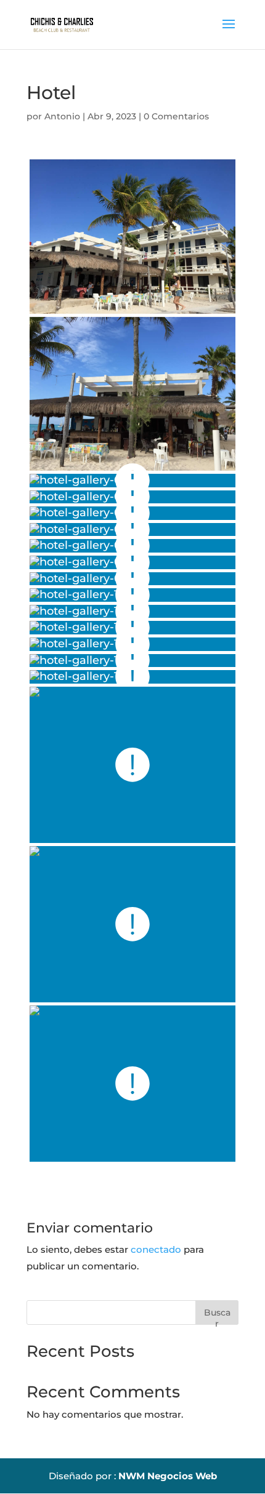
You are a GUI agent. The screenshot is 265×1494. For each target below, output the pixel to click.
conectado (156, 1249)
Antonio (62, 116)
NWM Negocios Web (167, 1476)
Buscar (217, 1316)
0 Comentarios (176, 116)
